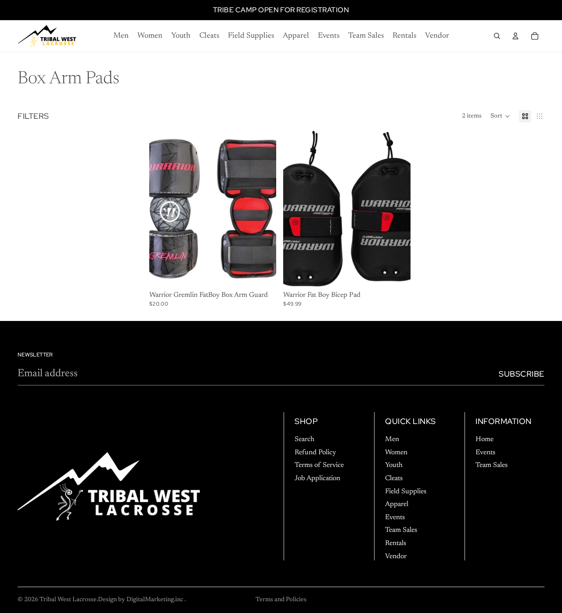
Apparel (396, 504)
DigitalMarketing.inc (155, 600)
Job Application (317, 477)
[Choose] (263, 274)
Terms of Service (319, 465)
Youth (394, 465)
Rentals (395, 542)
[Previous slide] (296, 208)
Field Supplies (405, 491)
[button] (500, 116)
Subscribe (521, 374)
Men (392, 439)
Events (395, 516)
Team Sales (401, 530)
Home (485, 439)
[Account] (515, 36)
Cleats (394, 477)
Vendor (396, 556)
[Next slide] (397, 208)
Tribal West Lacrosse (68, 600)
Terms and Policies (281, 600)
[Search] (497, 36)
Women (396, 452)
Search (304, 439)
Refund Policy (315, 452)
